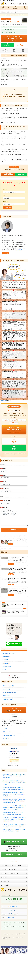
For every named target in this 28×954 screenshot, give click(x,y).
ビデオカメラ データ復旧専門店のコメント (13, 94)
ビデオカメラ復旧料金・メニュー (10, 869)
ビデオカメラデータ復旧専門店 (16, 937)
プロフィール (5, 253)
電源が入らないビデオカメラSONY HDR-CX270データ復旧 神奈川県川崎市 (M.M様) (14, 830)
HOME (3, 8)
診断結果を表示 (7, 207)
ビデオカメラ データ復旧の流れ (9, 873)
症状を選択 (5, 201)
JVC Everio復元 (6, 695)
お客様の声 (3, 400)
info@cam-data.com (14, 714)
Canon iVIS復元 (6, 689)
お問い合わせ (6, 738)
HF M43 (9, 548)
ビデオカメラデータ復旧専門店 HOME (11, 865)
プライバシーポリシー (8, 731)
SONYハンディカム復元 (8, 685)
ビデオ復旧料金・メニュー (9, 653)
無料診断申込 (15, 8)
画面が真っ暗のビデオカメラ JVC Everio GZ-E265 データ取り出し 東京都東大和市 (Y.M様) (13, 788)
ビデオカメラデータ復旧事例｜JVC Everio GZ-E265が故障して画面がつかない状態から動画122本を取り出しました (14, 794)
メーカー (5, 189)
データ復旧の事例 (7, 666)
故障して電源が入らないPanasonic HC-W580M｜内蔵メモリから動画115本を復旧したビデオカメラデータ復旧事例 (14, 776)
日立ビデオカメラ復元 (8, 699)
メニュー (24, 8)
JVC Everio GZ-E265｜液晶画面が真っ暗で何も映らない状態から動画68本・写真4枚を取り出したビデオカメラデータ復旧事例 (14, 801)
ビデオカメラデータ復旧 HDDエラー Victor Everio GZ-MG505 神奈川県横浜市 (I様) (13, 813)
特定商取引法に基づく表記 (9, 735)
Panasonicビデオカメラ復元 (9, 692)
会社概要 (5, 728)
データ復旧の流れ (7, 656)
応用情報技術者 (18, 249)
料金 (8, 8)
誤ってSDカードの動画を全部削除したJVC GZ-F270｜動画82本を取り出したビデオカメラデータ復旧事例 (14, 782)
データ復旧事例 (5, 885)
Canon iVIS (3, 548)
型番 (4, 195)
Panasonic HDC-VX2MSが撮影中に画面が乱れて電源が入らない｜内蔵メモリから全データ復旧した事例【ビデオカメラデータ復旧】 (14, 807)
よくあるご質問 (6, 663)
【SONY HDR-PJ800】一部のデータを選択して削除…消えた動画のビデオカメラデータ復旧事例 (14, 825)
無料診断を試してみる (14, 854)
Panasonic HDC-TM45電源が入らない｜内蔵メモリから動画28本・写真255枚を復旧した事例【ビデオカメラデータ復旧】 (14, 819)
